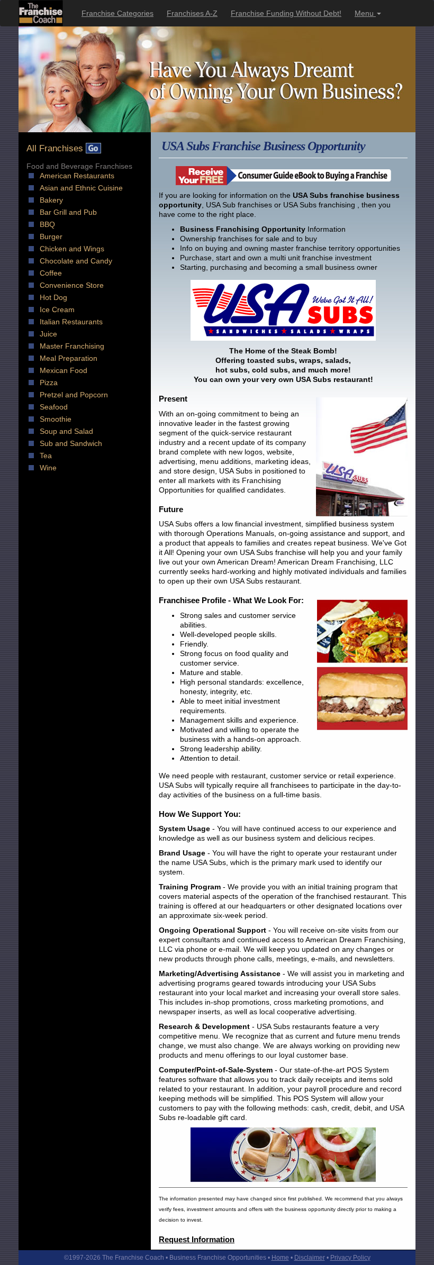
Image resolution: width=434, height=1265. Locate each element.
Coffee (51, 273)
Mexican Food (63, 370)
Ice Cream (57, 309)
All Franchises (56, 148)
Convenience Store (72, 285)
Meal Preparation (68, 358)
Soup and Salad (66, 431)
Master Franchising (72, 346)
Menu (365, 13)
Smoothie (55, 419)
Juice (48, 334)
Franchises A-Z (192, 13)
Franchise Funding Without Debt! (286, 13)
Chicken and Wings (72, 248)
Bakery (51, 200)
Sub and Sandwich (71, 443)
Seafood (54, 407)
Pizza (49, 382)
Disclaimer (309, 1257)
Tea (46, 455)
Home (280, 1257)
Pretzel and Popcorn (74, 394)
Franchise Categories (117, 13)
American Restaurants (77, 175)
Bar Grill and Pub (68, 212)
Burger (51, 236)
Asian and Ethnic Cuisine (81, 188)
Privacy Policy (350, 1257)
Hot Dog (53, 297)
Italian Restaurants (71, 321)
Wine (48, 467)
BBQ (47, 224)
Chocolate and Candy (76, 261)
